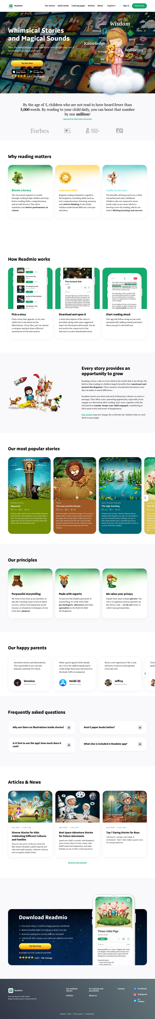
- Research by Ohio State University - (77, 119)
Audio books (63, 6)
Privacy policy (78, 1014)
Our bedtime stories (72, 990)
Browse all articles (77, 862)
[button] (111, 6)
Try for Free (139, 6)
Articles (91, 6)
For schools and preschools (96, 990)
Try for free (27, 63)
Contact (121, 989)
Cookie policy (89, 1014)
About (100, 6)
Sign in (126, 6)
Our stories (50, 6)
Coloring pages (78, 6)
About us (93, 996)
